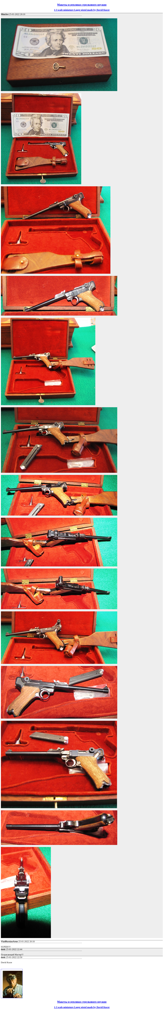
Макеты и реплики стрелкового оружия (81, 4)
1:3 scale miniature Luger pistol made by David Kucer (82, 10)
